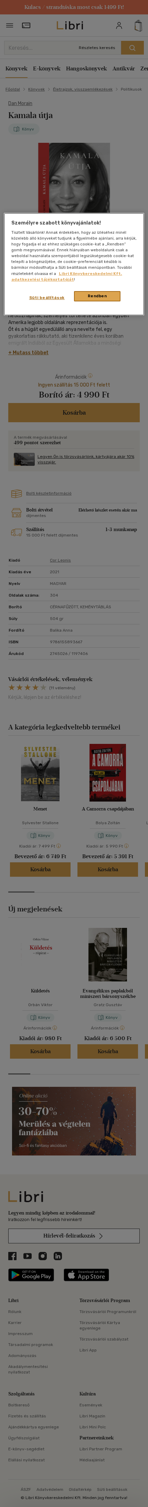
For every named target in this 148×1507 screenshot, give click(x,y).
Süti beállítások (47, 297)
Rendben (97, 296)
